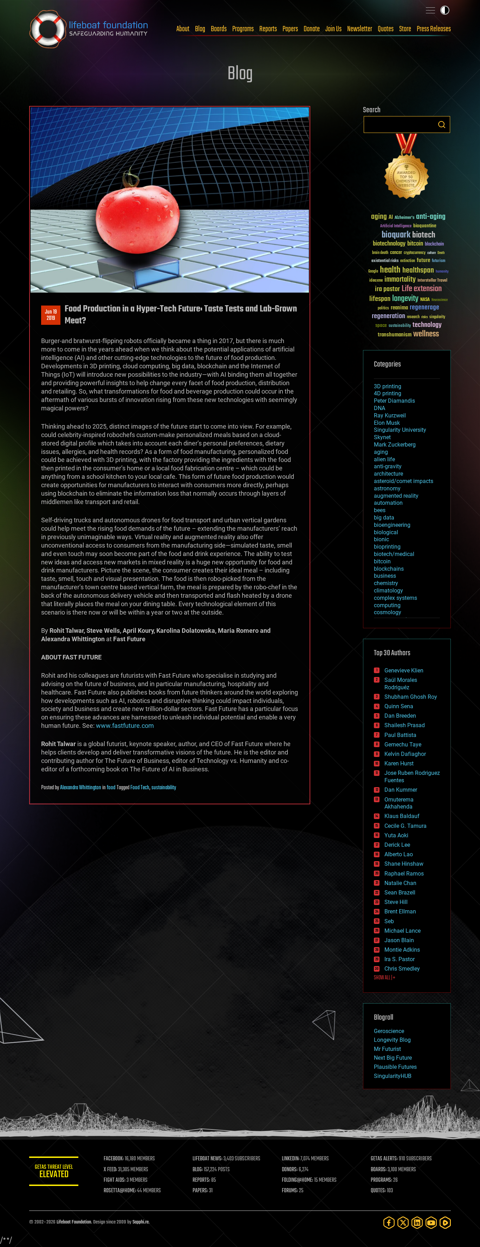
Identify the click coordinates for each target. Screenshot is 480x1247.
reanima (399, 307)
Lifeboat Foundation (74, 1222)
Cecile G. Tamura (405, 826)
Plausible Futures (395, 1067)
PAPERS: (200, 1190)
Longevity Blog (392, 1040)
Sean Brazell (399, 892)
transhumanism (394, 334)
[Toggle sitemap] (430, 10)
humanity (442, 272)
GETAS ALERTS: (384, 1159)
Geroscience (389, 1031)
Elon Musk (387, 423)
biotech (423, 235)
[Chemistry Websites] (407, 168)
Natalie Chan (400, 883)
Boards (219, 29)
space (381, 325)
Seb (389, 921)
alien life (384, 459)
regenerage (424, 307)
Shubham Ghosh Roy (410, 696)
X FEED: (110, 1169)
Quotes (386, 29)
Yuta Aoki (396, 835)
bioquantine (424, 226)
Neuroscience (440, 300)
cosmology (387, 612)
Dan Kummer (400, 789)
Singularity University (400, 430)
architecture (388, 473)
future (423, 260)
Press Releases (434, 29)
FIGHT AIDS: (114, 1180)
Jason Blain (399, 940)
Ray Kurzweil (390, 415)
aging (379, 217)
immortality (400, 279)
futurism (438, 261)
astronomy (387, 488)
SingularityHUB (392, 1076)
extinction (407, 261)
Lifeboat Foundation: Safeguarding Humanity (89, 29)
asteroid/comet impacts (403, 481)
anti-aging (431, 217)
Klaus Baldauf (402, 816)
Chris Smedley (402, 968)
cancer (396, 253)
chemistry (386, 583)
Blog (200, 29)
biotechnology (389, 244)
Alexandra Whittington (80, 787)
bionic (381, 539)
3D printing (387, 386)
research (413, 317)
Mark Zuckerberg (395, 444)
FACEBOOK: (114, 1159)
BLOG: (198, 1169)
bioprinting (387, 546)
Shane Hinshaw (403, 863)
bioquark (396, 235)
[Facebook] (389, 1222)
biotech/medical (394, 554)
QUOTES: (378, 1190)
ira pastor (387, 289)
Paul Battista (400, 735)
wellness (426, 334)
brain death (380, 253)
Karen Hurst (399, 763)
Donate (312, 29)
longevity (405, 298)
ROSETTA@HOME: (120, 1190)
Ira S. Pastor (399, 959)
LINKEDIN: (290, 1159)
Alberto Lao (398, 854)
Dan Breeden (400, 715)
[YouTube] (431, 1222)
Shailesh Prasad (404, 725)
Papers (290, 29)
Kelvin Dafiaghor (405, 754)
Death (441, 253)
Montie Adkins (402, 949)
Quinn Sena (398, 706)
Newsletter (359, 29)
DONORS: (290, 1169)
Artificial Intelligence (395, 226)
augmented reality (396, 495)
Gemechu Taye (402, 744)
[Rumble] (445, 1222)
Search (441, 124)
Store (405, 29)
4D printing (387, 393)
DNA (379, 408)
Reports (268, 29)
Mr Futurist (387, 1049)
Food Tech (139, 787)
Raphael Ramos (404, 873)
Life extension (422, 289)
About (182, 29)
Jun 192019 (51, 315)
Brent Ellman (400, 911)
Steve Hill (396, 902)
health (390, 270)
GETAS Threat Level (54, 1172)
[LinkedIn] (417, 1222)
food (111, 787)
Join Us (333, 29)
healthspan (418, 270)
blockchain (434, 244)
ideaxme (376, 281)
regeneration (388, 316)
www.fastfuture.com (125, 725)
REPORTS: (201, 1180)
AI (391, 217)
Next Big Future (393, 1057)
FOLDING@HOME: (297, 1180)
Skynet (382, 437)
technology (427, 325)
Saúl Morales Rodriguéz (400, 684)
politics (383, 308)
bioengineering (392, 525)
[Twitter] (403, 1222)
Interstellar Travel (432, 280)
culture (431, 253)
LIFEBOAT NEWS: (207, 1159)
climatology (388, 590)
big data (384, 517)
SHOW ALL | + (384, 978)
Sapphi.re (140, 1222)
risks (424, 317)
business (385, 575)
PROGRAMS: (381, 1180)
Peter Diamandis (394, 400)
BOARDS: (379, 1169)
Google (373, 271)
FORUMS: (290, 1190)
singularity (437, 317)
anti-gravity (388, 466)
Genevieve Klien (403, 670)
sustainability (163, 787)
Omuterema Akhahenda (399, 803)
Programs (243, 29)
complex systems (395, 598)
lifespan (379, 299)
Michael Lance (402, 930)
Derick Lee (397, 845)
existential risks (384, 261)
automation (388, 503)
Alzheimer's (404, 218)
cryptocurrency (415, 253)
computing (387, 605)
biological (386, 532)
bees (379, 510)
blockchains (389, 568)
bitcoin (415, 244)
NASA (425, 300)
